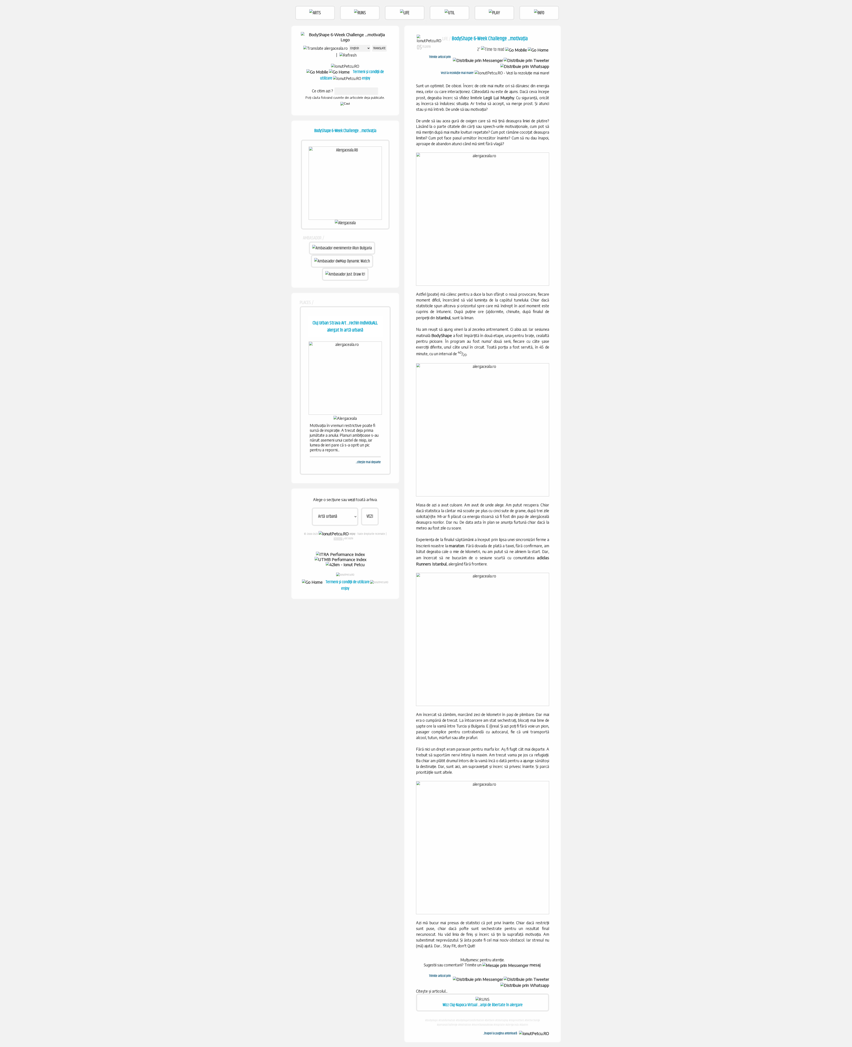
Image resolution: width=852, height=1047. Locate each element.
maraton (456, 545)
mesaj (534, 964)
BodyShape (441, 335)
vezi (351, 499)
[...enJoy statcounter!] (338, 538)
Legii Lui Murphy (498, 97)
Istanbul (443, 317)
